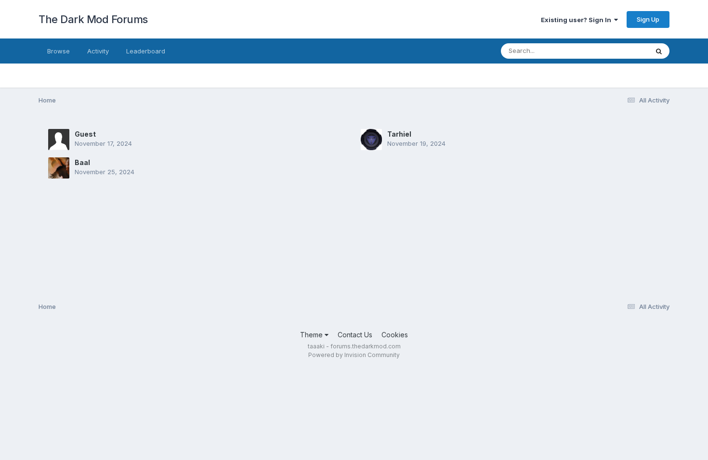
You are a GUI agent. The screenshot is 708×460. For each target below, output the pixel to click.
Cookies (394, 335)
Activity (98, 51)
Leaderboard (145, 51)
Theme (312, 335)
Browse (58, 51)
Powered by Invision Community (354, 354)
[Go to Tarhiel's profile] (371, 139)
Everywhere (618, 50)
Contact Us (355, 335)
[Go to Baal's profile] (58, 168)
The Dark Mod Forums (93, 19)
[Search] (658, 51)
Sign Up (648, 19)
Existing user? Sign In (577, 20)
